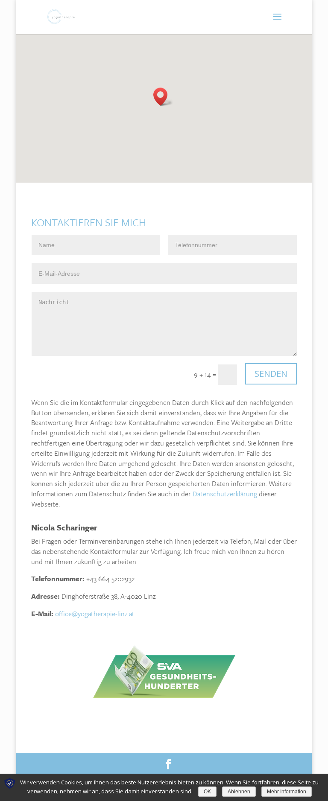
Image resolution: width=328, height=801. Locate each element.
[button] (163, 96)
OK (207, 792)
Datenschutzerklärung (225, 494)
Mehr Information (286, 792)
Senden (271, 373)
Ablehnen (239, 792)
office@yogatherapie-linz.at (95, 614)
